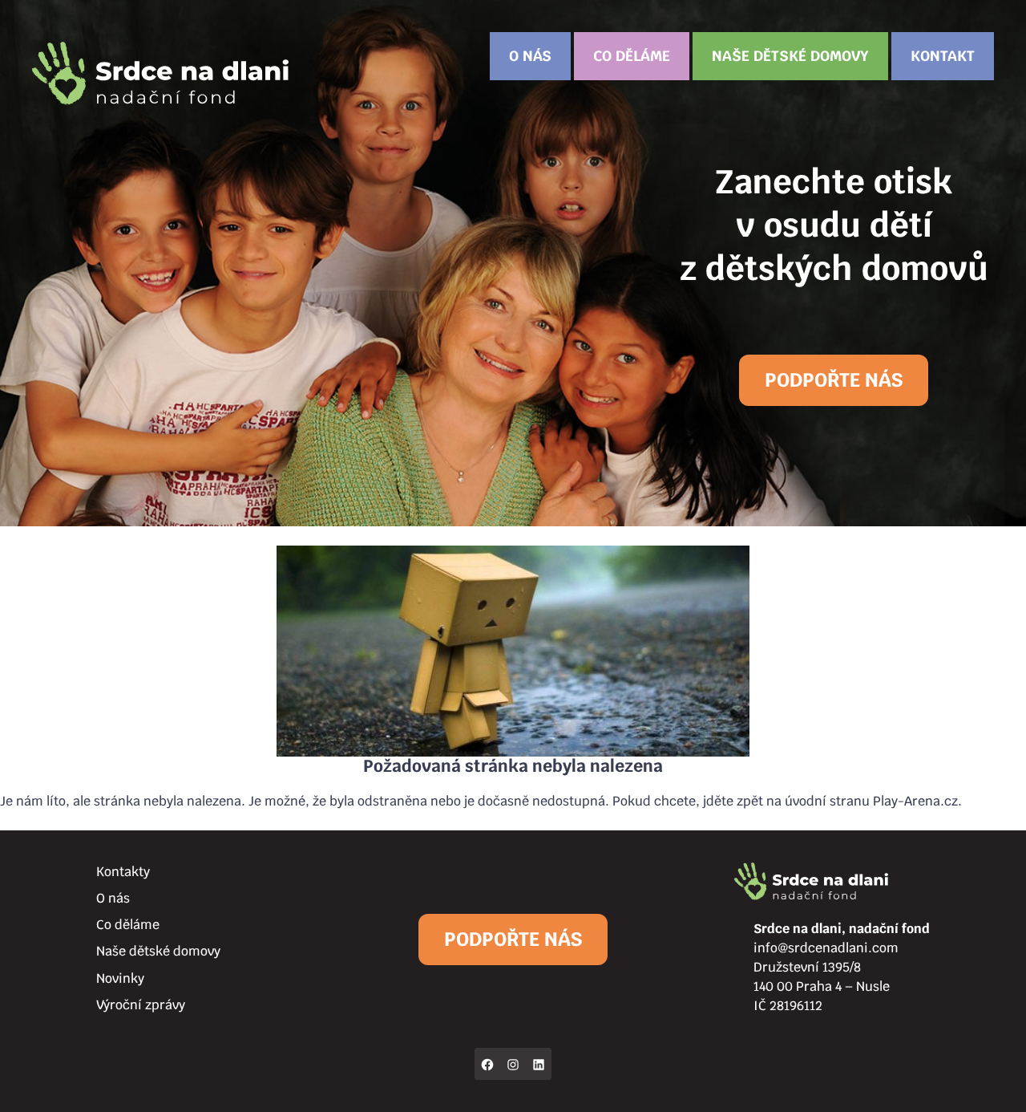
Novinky (120, 978)
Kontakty (123, 871)
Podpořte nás (834, 379)
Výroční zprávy (140, 1004)
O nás (530, 56)
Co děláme (631, 56)
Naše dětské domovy (790, 56)
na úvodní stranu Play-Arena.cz (862, 801)
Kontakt (943, 56)
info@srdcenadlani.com (826, 948)
